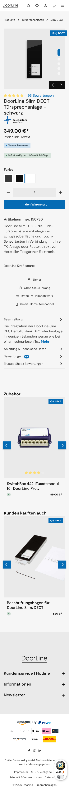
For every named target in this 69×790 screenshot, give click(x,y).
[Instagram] (35, 751)
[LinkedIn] (40, 751)
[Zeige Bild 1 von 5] (59, 52)
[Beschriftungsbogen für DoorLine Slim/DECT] (34, 557)
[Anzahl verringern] (8, 192)
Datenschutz (52, 777)
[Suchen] (28, 6)
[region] (34, 59)
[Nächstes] (61, 85)
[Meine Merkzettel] (37, 6)
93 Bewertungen (41, 95)
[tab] (33, 330)
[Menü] (62, 6)
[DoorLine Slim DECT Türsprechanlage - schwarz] (34, 59)
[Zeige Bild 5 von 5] (59, 73)
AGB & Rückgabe (41, 772)
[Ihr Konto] (45, 6)
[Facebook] (29, 751)
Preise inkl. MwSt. (17, 137)
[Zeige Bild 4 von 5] (59, 68)
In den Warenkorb (34, 204)
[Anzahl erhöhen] (60, 192)
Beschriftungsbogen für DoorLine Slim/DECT (28, 605)
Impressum (21, 772)
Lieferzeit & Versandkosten (25, 777)
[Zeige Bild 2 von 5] (59, 59)
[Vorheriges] (53, 85)
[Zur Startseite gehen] (10, 5)
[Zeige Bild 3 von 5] (59, 63)
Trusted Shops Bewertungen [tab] (23, 364)
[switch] (60, 777)
